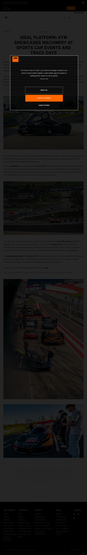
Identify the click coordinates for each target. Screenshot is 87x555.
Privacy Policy (42, 78)
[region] (44, 83)
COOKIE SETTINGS (44, 105)
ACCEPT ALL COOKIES (44, 98)
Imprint (47, 78)
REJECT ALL (44, 90)
